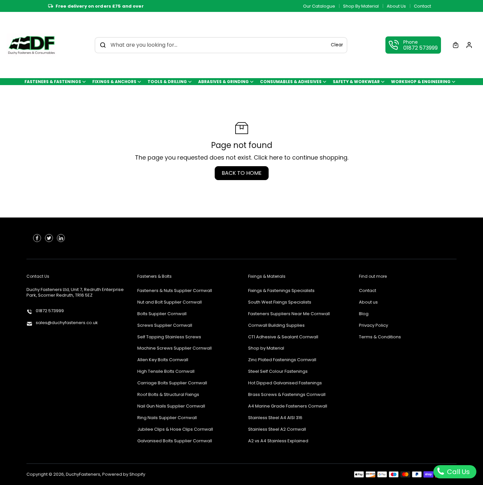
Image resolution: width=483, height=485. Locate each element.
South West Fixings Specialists (279, 302)
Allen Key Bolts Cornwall (162, 360)
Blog (364, 314)
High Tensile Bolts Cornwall (166, 371)
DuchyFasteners (83, 474)
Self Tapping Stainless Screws (169, 337)
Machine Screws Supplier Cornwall (174, 348)
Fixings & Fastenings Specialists (281, 291)
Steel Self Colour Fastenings (278, 371)
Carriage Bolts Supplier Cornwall (172, 383)
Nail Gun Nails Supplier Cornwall (171, 406)
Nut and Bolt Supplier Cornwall (169, 302)
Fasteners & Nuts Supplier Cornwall (174, 291)
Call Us (457, 471)
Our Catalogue (319, 6)
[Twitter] (49, 238)
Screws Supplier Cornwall (164, 325)
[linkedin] (61, 238)
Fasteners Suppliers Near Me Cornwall (289, 314)
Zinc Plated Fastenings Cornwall (282, 360)
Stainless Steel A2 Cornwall (277, 429)
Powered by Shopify (123, 474)
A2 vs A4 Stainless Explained (278, 441)
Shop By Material (361, 6)
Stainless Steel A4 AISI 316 (275, 418)
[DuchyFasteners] (31, 45)
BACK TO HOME (242, 173)
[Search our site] (103, 45)
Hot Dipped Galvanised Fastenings (285, 383)
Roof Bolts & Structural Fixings (168, 395)
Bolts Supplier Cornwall (162, 314)
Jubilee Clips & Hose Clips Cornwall (175, 429)
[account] (469, 45)
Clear (337, 45)
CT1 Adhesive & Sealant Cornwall (283, 337)
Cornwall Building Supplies (276, 325)
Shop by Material (266, 348)
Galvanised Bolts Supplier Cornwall (174, 441)
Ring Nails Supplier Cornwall (167, 418)
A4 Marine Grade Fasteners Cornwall (287, 406)
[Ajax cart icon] (455, 45)
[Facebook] (37, 238)
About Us (396, 6)
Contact (422, 6)
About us (368, 302)
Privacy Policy (373, 325)
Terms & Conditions (380, 337)
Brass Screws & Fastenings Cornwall (287, 395)
